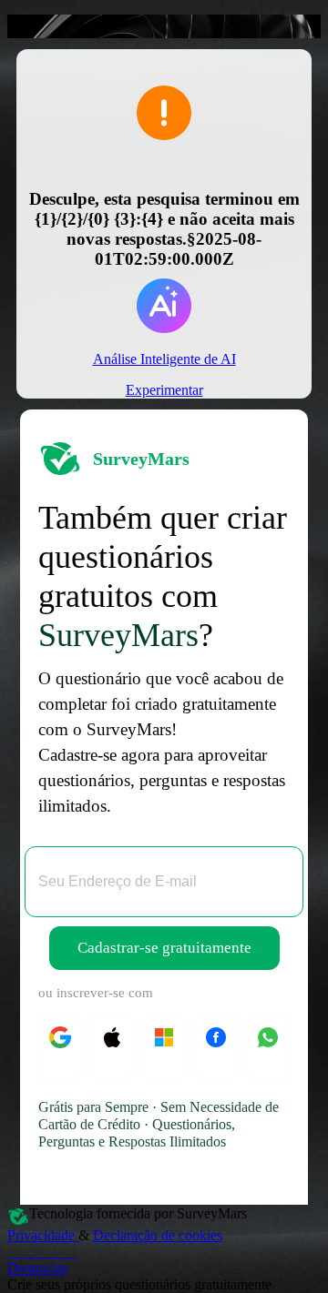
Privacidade (42, 1235)
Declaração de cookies (157, 1235)
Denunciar (37, 1268)
